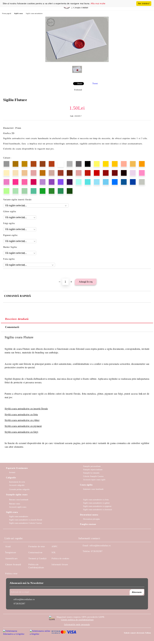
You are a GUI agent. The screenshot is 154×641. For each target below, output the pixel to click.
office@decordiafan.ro (100, 545)
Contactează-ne (35, 552)
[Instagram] (89, 557)
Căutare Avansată (13, 564)
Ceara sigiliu (86, 485)
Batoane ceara (14, 504)
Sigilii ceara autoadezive (34, 13)
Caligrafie (11, 478)
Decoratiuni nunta (89, 515)
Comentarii (12, 327)
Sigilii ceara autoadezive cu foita (21, 414)
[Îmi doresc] (148, 274)
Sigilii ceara (18, 13)
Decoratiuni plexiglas (91, 519)
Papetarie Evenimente (17, 468)
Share (79, 84)
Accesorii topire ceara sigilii (94, 480)
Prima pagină (6, 13)
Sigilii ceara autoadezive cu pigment (23, 425)
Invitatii (12, 472)
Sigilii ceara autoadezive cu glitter (22, 420)
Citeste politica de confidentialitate (77, 620)
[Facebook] (82, 557)
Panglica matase (88, 524)
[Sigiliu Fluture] (77, 61)
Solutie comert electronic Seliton (137, 633)
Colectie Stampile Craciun (93, 476)
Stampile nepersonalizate (93, 470)
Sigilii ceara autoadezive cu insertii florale (25, 520)
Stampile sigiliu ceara (16, 494)
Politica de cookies (60, 558)
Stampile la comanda (91, 473)
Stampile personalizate (92, 466)
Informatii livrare (60, 564)
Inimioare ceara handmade (93, 489)
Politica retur (11, 573)
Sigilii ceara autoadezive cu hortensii (97, 510)
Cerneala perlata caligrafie (19, 489)
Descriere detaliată (17, 318)
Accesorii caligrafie (17, 485)
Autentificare (11, 558)
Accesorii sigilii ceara (17, 507)
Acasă (8, 546)
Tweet (95, 83)
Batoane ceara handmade (18, 500)
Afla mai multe (98, 3)
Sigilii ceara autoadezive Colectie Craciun (25, 523)
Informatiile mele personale (77, 624)
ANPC (54, 546)
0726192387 (96, 551)
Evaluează (78, 90)
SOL (54, 552)
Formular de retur (36, 546)
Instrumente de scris (17, 482)
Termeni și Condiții (37, 558)
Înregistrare (10, 552)
